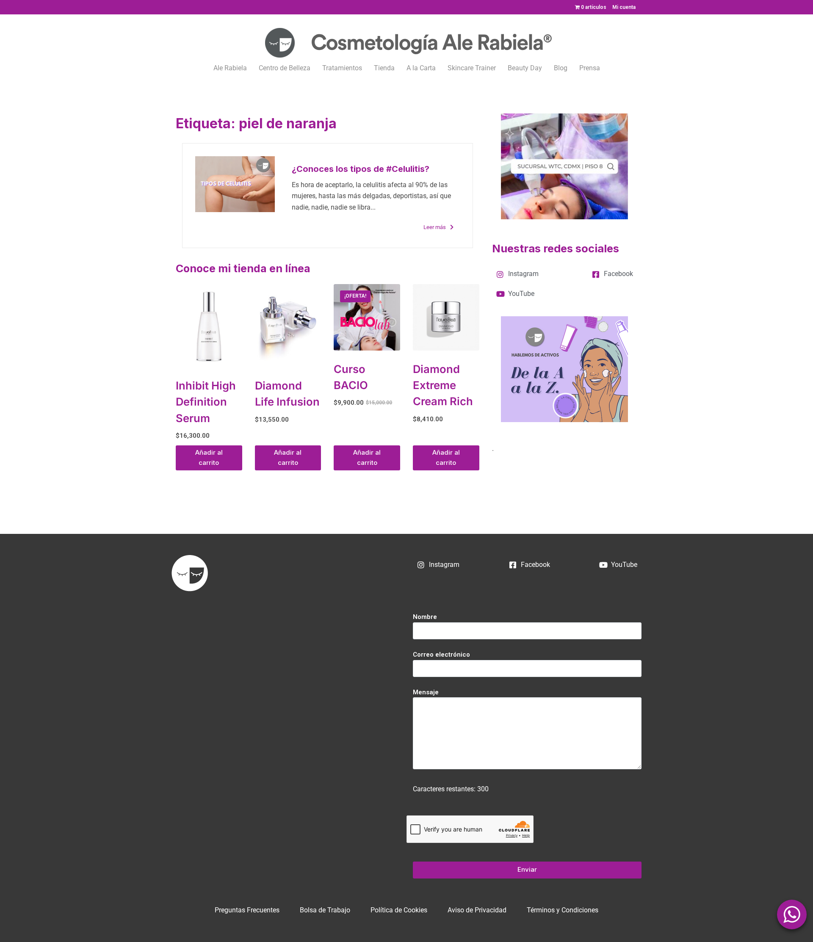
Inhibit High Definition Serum (206, 402)
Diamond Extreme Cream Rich (443, 385)
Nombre (425, 617)
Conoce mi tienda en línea (243, 268)
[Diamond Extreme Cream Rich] (446, 317)
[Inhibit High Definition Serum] (209, 325)
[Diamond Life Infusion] (288, 325)
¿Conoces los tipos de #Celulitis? (360, 169)
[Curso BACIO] (367, 317)
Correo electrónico (441, 654)
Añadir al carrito (209, 457)
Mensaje (426, 692)
